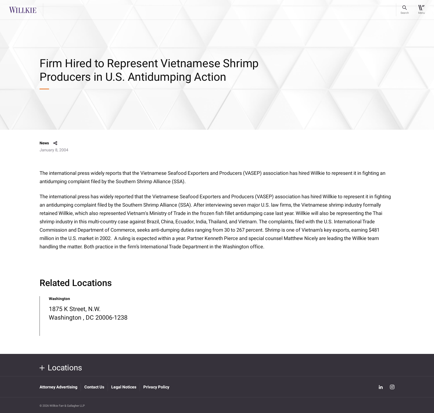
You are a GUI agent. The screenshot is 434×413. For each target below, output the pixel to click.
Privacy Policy (156, 387)
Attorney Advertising (58, 387)
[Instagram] (392, 387)
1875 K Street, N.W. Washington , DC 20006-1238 (88, 313)
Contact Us (94, 387)
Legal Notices (123, 387)
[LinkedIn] (381, 387)
